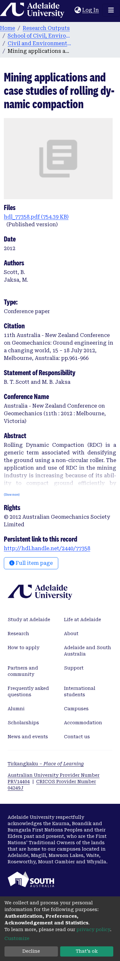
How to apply (23, 647)
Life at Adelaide (82, 619)
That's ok (87, 951)
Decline (31, 951)
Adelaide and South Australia (87, 650)
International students (79, 691)
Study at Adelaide (29, 619)
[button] (78, 10)
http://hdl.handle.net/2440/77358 (47, 548)
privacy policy (93, 929)
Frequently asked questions (28, 691)
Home (7, 28)
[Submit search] (70, 10)
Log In (91, 10)
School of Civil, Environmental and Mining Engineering (40, 36)
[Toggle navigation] (111, 10)
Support (74, 667)
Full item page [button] (33, 563)
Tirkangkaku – (46, 763)
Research (18, 633)
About (71, 633)
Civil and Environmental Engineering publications (40, 43)
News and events (28, 736)
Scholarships (23, 722)
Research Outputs (46, 28)
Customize (16, 938)
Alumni (16, 708)
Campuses (76, 708)
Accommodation (83, 722)
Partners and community (23, 671)
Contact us (77, 736)
